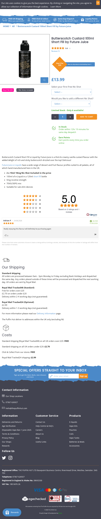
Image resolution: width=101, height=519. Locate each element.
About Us (40, 434)
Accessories (74, 445)
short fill (37, 176)
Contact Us (40, 422)
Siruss (60, 513)
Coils (71, 434)
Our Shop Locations (14, 396)
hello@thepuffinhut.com (16, 408)
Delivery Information (46, 313)
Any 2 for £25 (8, 90)
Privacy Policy (8, 438)
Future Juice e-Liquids (11, 165)
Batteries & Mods (76, 442)
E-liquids (73, 422)
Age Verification (9, 426)
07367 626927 (12, 402)
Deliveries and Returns (12, 422)
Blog (37, 438)
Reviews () (55, 51)
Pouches (73, 430)
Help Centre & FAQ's (44, 426)
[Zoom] (44, 80)
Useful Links (41, 442)
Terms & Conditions (10, 434)
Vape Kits (73, 426)
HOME (6, 26)
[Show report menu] (95, 235)
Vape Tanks (74, 438)
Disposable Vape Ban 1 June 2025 (16, 430)
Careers (39, 430)
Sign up (83, 376)
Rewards (6, 445)
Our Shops (6, 442)
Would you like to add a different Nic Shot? (72, 98)
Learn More (55, 6)
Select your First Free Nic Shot (66, 86)
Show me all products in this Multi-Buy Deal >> (80, 64)
